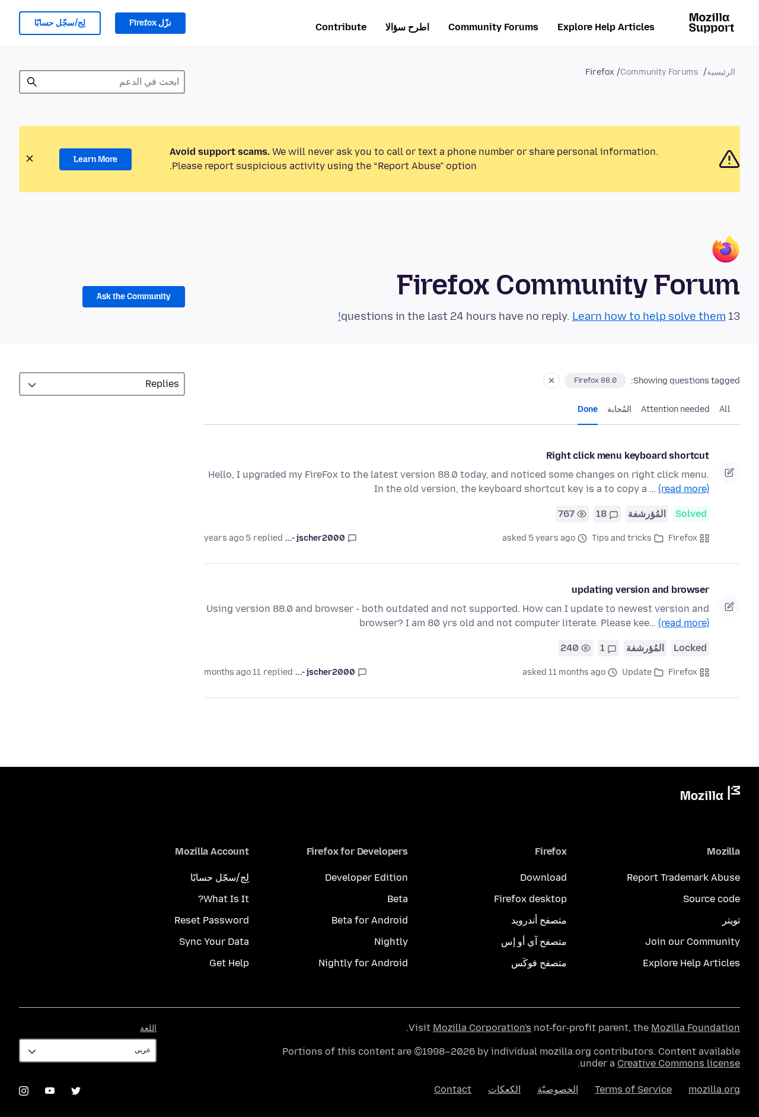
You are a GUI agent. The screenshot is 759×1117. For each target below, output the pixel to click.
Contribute (340, 27)
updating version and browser (640, 589)
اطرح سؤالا (407, 27)
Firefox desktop (530, 899)
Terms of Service (633, 1089)
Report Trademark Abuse (683, 877)
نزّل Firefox (150, 23)
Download (543, 877)
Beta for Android (369, 920)
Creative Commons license (678, 1063)
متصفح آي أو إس (534, 941)
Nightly (391, 941)
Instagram (23, 1091)
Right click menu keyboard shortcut (627, 455)
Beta (397, 899)
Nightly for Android (363, 963)
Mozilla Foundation (695, 1027)
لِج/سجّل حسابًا (59, 23)
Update (637, 672)
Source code (711, 899)
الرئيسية (721, 72)
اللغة (148, 1028)
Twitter (76, 1091)
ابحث (32, 81)
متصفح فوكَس (539, 963)
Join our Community (692, 941)
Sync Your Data (214, 941)
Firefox (682, 538)
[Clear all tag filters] (551, 380)
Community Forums (493, 27)
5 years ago (227, 538)
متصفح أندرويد (539, 920)
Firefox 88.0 (595, 380)
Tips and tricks (622, 538)
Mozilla (710, 795)
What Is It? (223, 899)
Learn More (95, 159)
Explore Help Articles (606, 27)
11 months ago (232, 672)
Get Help (229, 963)
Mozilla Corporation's (482, 1027)
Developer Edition (366, 877)
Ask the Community (134, 296)
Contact (452, 1089)
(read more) (683, 488)
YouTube (50, 1091)
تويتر (731, 920)
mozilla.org (714, 1089)
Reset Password (211, 920)
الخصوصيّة (557, 1089)
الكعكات (504, 1089)
